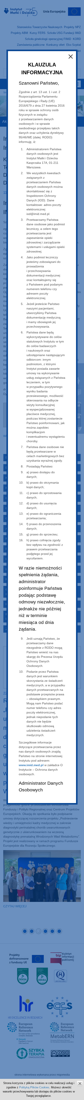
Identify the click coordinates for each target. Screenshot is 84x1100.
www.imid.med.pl (31, 765)
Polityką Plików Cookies (34, 1087)
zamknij (80, 1083)
